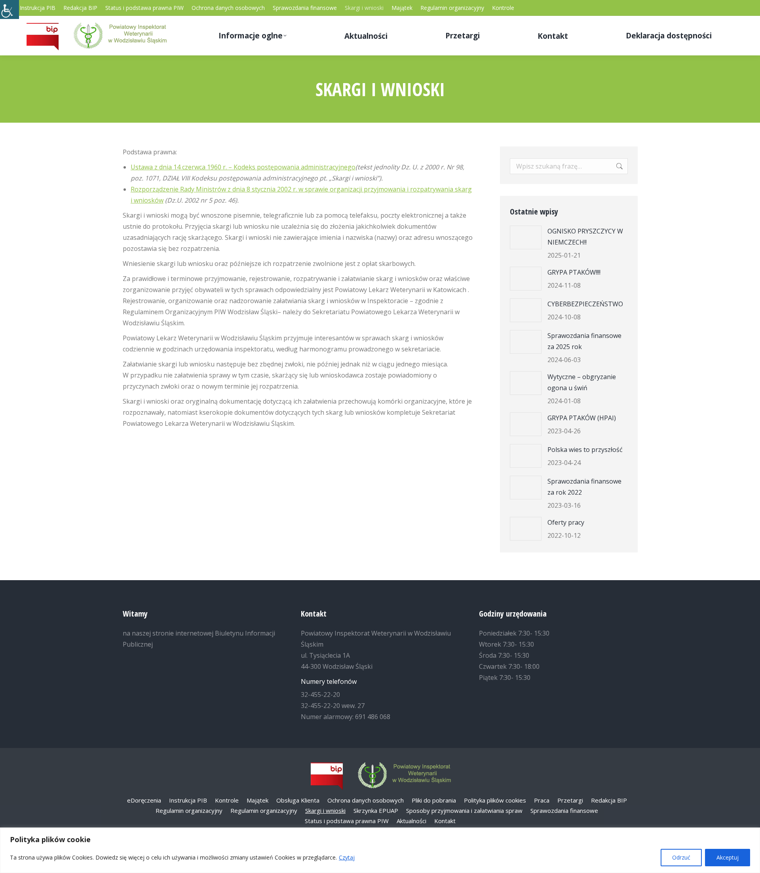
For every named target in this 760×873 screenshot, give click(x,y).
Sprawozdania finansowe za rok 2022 (584, 487)
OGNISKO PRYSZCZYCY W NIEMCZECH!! (585, 237)
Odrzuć (681, 857)
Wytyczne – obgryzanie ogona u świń (581, 382)
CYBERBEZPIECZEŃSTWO (585, 304)
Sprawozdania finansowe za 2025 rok (584, 341)
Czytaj (347, 857)
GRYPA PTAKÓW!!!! (573, 272)
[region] (380, 850)
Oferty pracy (565, 522)
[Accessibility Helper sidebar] (9, 9)
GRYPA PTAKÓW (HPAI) (581, 418)
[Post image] (526, 237)
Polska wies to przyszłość (585, 449)
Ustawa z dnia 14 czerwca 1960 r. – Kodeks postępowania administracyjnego (243, 167)
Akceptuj (727, 857)
